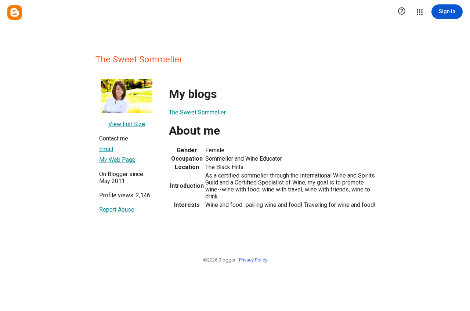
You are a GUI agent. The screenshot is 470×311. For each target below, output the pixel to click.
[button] (402, 12)
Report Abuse (116, 209)
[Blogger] (14, 12)
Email (106, 149)
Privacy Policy (253, 260)
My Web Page (117, 159)
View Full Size (126, 124)
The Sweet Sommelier (197, 112)
